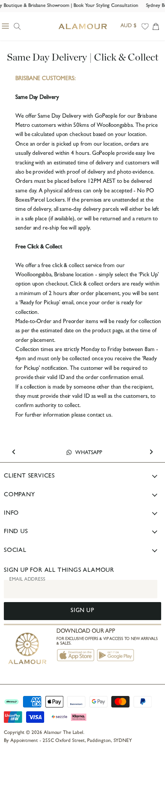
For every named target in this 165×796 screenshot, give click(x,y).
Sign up (82, 611)
